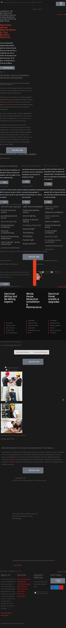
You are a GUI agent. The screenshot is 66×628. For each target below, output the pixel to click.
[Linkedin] (57, 587)
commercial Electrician (10, 248)
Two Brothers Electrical (6, 102)
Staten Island (18, 565)
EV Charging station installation (53, 241)
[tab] (37, 275)
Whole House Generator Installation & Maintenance (34, 300)
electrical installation (9, 166)
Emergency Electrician (32, 225)
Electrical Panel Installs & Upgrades (53, 298)
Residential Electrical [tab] (22, 352)
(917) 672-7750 (14, 462)
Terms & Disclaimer (6, 613)
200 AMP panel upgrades (11, 206)
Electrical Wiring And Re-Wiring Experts (10, 298)
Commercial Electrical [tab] (40, 352)
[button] (33, 2)
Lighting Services (49, 249)
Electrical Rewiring (8, 221)
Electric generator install (52, 217)
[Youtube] (61, 587)
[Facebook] (52, 587)
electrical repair (51, 236)
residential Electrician (54, 246)
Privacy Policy (4, 615)
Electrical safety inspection (51, 207)
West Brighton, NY (20, 478)
